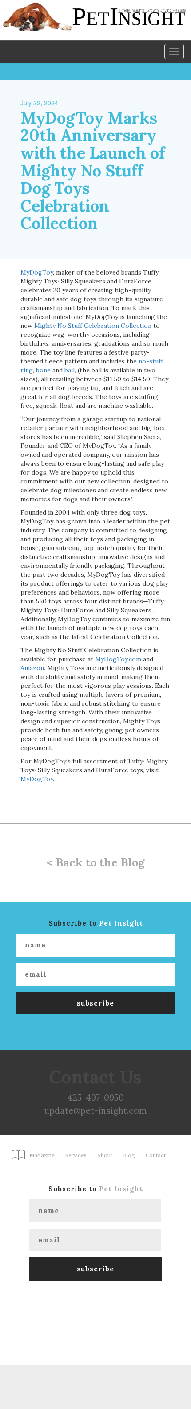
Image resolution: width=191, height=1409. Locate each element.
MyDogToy (36, 272)
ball (69, 370)
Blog (129, 1155)
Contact (156, 1155)
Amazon (32, 668)
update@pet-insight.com (95, 1110)
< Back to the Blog (95, 862)
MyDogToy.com (118, 659)
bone (43, 370)
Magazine (42, 1155)
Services (76, 1155)
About (104, 1155)
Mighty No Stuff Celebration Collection (92, 326)
